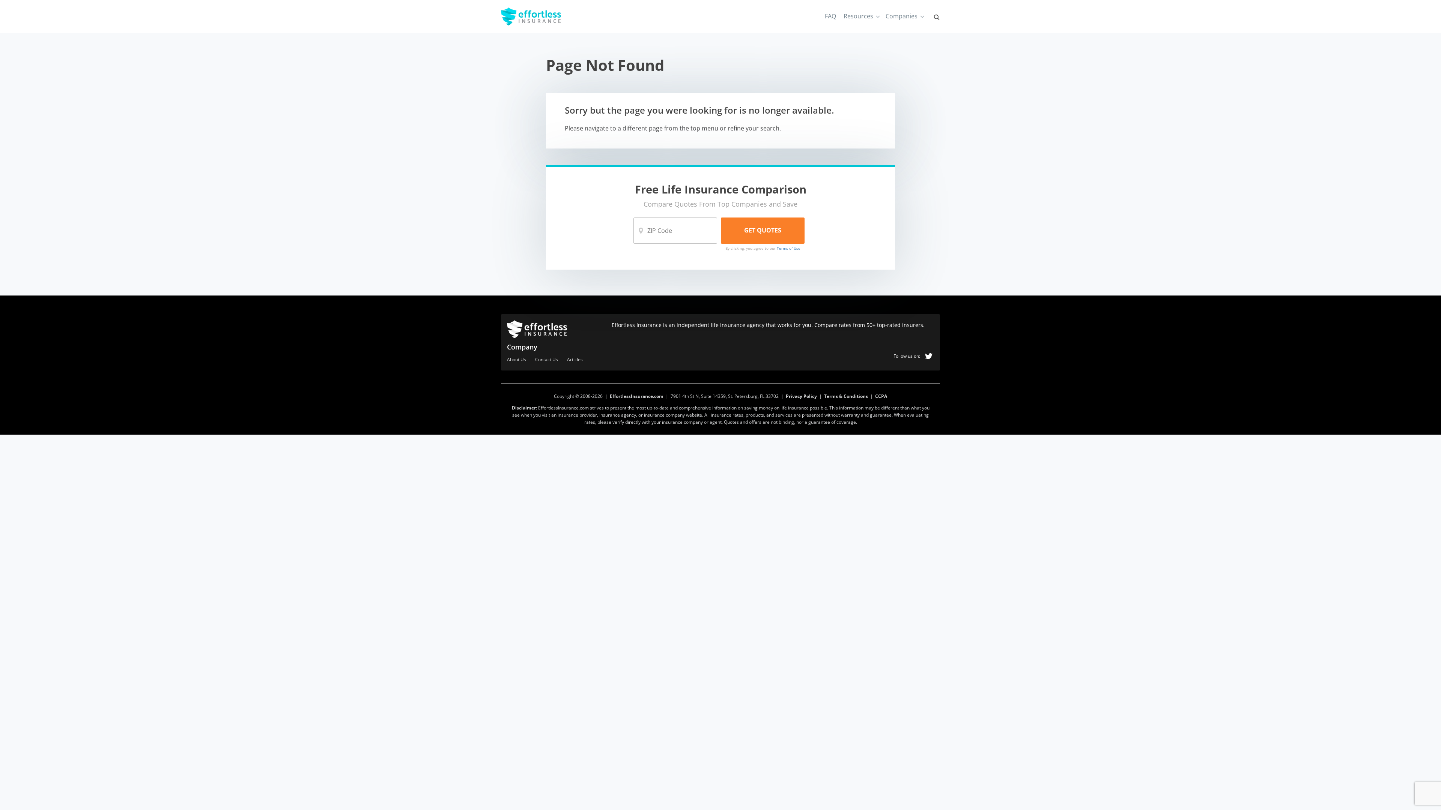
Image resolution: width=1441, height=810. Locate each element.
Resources (858, 16)
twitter (929, 356)
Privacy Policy (801, 396)
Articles (575, 360)
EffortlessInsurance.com (636, 396)
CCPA (881, 396)
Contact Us (546, 360)
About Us (516, 360)
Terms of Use (788, 248)
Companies (902, 16)
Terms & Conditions (846, 396)
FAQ (830, 16)
